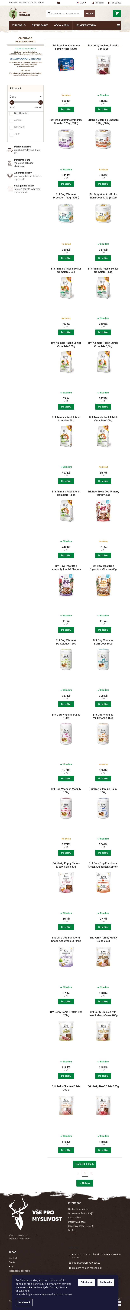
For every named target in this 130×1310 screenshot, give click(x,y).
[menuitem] (19, 25)
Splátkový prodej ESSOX (80, 1226)
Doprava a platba (27, 2)
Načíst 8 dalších (85, 1164)
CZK (82, 2)
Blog (11, 1266)
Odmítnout (87, 1282)
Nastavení (24, 1302)
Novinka (19, 127)
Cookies (72, 1230)
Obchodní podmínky (78, 1209)
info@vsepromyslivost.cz (86, 1262)
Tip (17, 134)
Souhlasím (106, 1282)
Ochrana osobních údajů (80, 1213)
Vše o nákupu (75, 1217)
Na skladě (21, 113)
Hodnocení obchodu (19, 1270)
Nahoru (86, 1183)
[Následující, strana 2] (85, 1174)
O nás (41, 2)
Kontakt (13, 2)
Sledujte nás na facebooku (87, 1267)
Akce (17, 120)
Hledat (90, 13)
